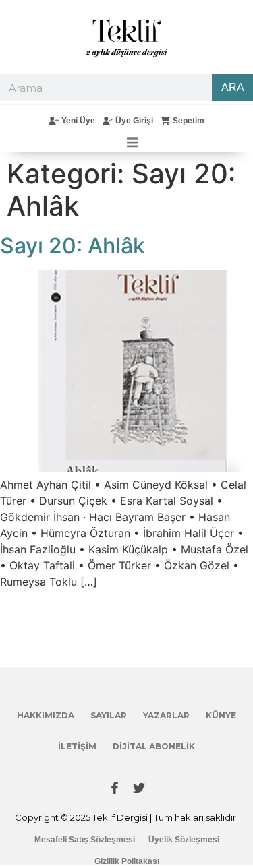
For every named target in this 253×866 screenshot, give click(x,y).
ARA (232, 87)
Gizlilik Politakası (126, 861)
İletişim (77, 746)
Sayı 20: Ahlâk (72, 246)
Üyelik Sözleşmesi (183, 839)
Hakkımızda (45, 715)
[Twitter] (139, 788)
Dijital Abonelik (154, 746)
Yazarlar (166, 715)
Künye (221, 715)
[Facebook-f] (115, 788)
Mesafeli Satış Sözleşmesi (84, 839)
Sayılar (108, 715)
